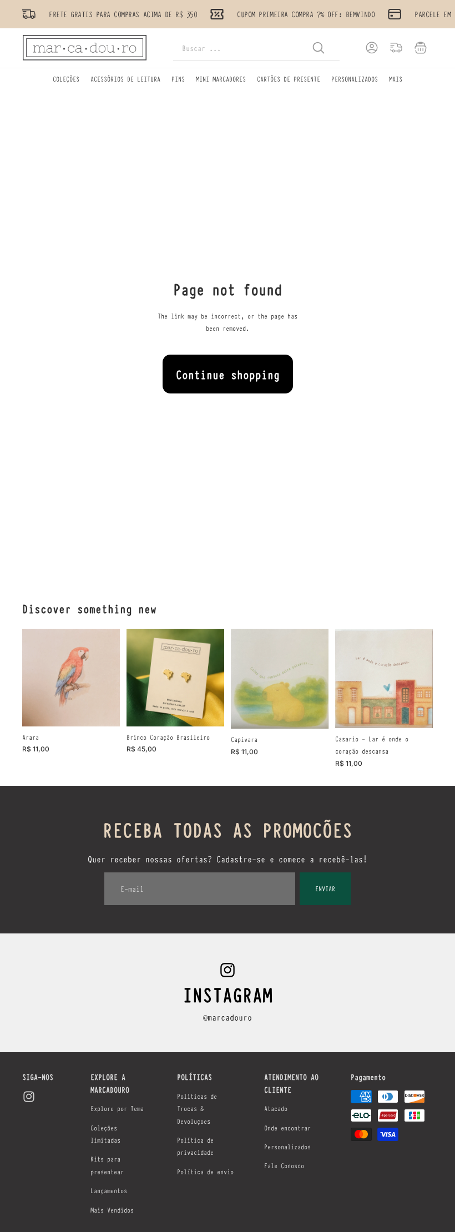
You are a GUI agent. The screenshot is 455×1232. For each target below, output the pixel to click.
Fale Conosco (284, 1165)
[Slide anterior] (135, 677)
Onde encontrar (287, 1128)
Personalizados (287, 1147)
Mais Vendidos (112, 1210)
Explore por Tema (117, 1108)
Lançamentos (108, 1190)
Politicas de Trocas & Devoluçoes (197, 1108)
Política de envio (205, 1172)
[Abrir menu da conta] (372, 48)
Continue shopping (228, 374)
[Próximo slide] (215, 677)
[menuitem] (395, 79)
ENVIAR (325, 888)
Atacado (275, 1108)
